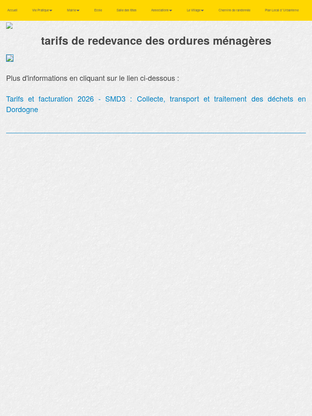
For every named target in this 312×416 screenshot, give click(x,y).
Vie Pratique (41, 10)
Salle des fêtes (126, 10)
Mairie (72, 10)
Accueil (12, 10)
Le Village (194, 10)
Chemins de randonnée (234, 10)
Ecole (98, 10)
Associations (160, 10)
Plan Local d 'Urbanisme (282, 10)
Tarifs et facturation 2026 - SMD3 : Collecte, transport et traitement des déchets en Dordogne (156, 103)
